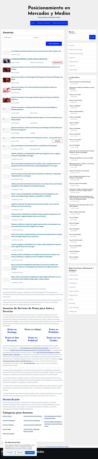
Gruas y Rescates (74, 307)
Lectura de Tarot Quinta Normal (33, 416)
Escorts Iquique (74, 257)
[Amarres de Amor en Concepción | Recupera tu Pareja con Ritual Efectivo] (33, 100)
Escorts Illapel (7, 429)
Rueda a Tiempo (73, 279)
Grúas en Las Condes (75, 100)
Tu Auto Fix (72, 287)
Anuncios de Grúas (29, 363)
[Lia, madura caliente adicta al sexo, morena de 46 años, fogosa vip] (33, 53)
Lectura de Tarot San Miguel (32, 420)
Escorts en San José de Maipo (78, 183)
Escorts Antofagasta (9, 420)
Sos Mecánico (73, 311)
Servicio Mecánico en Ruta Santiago (80, 81)
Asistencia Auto (73, 275)
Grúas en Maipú (33, 329)
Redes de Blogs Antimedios (77, 212)
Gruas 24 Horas (73, 295)
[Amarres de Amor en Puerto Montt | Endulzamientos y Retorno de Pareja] (33, 70)
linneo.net (72, 65)
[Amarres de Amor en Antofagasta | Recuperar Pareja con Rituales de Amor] (33, 80)
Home (33, 23)
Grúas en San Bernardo (76, 111)
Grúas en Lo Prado (75, 94)
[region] (20, 448)
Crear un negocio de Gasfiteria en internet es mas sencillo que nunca (53, 424)
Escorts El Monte (74, 251)
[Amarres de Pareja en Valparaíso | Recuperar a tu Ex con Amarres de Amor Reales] (33, 120)
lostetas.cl (72, 57)
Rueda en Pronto (74, 291)
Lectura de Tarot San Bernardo (32, 425)
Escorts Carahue (74, 223)
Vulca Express (73, 283)
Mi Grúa (71, 299)
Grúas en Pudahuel (74, 106)
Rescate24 (72, 303)
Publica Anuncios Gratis (60, 23)
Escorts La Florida (74, 134)
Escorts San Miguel (75, 234)
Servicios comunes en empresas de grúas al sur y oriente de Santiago (30, 350)
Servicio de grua (11, 399)
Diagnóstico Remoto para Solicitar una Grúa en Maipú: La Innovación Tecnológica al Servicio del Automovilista (82, 198)
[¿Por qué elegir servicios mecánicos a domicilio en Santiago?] (33, 147)
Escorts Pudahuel (74, 145)
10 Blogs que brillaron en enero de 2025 (81, 158)
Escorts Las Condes (75, 139)
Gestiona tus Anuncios (43, 23)
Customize (10, 452)
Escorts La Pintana (8, 425)
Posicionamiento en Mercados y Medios (57, 446)
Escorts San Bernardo (75, 240)
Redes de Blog (73, 70)
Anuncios (71, 45)
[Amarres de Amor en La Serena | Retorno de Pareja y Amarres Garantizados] (33, 90)
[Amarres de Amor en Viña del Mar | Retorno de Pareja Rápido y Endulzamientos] (33, 110)
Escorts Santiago (74, 229)
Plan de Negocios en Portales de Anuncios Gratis (34, 348)
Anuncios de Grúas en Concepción (79, 170)
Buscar (71, 32)
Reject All (20, 452)
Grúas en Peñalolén (75, 117)
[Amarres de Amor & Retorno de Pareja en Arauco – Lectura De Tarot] (33, 139)
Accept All (30, 452)
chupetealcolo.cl (74, 61)
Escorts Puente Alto (8, 433)
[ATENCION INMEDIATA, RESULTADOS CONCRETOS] (33, 61)
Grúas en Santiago (74, 128)
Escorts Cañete (7, 416)
